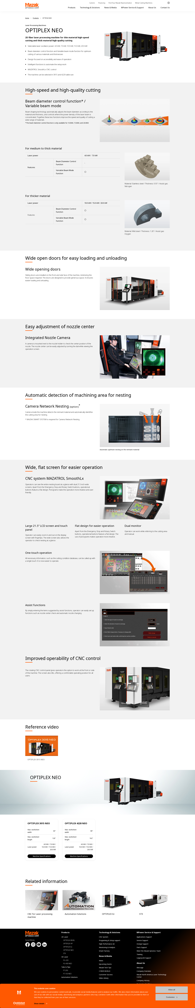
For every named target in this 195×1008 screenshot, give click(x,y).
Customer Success (106, 974)
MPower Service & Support (132, 7)
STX (64, 953)
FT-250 (65, 970)
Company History (143, 980)
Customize (170, 997)
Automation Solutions (69, 977)
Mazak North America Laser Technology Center (151, 975)
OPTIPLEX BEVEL (69, 940)
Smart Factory (104, 951)
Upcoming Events (105, 964)
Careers (92, 3)
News (101, 961)
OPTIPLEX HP (68, 943)
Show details (39, 1004)
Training (139, 954)
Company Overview (144, 971)
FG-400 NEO (67, 963)
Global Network (168, 3)
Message (140, 967)
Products (71, 7)
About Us (152, 7)
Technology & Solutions (90, 7)
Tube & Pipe (65, 967)
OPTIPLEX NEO (68, 950)
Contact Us (165, 7)
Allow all (171, 990)
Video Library (103, 978)
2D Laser (64, 937)
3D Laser (64, 957)
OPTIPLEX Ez (67, 947)
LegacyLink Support (144, 958)
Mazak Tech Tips (105, 967)
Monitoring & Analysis (107, 947)
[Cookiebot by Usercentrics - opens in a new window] (19, 1003)
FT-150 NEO (67, 974)
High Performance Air (107, 944)
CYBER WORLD (104, 971)
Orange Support (142, 944)
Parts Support (142, 947)
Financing (101, 3)
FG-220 (65, 960)
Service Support (142, 940)
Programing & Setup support (109, 940)
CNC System (103, 937)
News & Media (110, 7)
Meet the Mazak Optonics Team (149, 951)
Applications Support (144, 937)
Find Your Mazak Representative (120, 3)
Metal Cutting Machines (143, 3)
